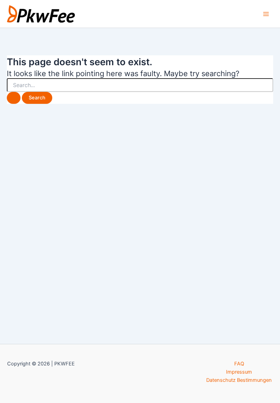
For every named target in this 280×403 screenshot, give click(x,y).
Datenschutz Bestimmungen (239, 380)
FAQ (239, 364)
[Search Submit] (13, 98)
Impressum (239, 372)
